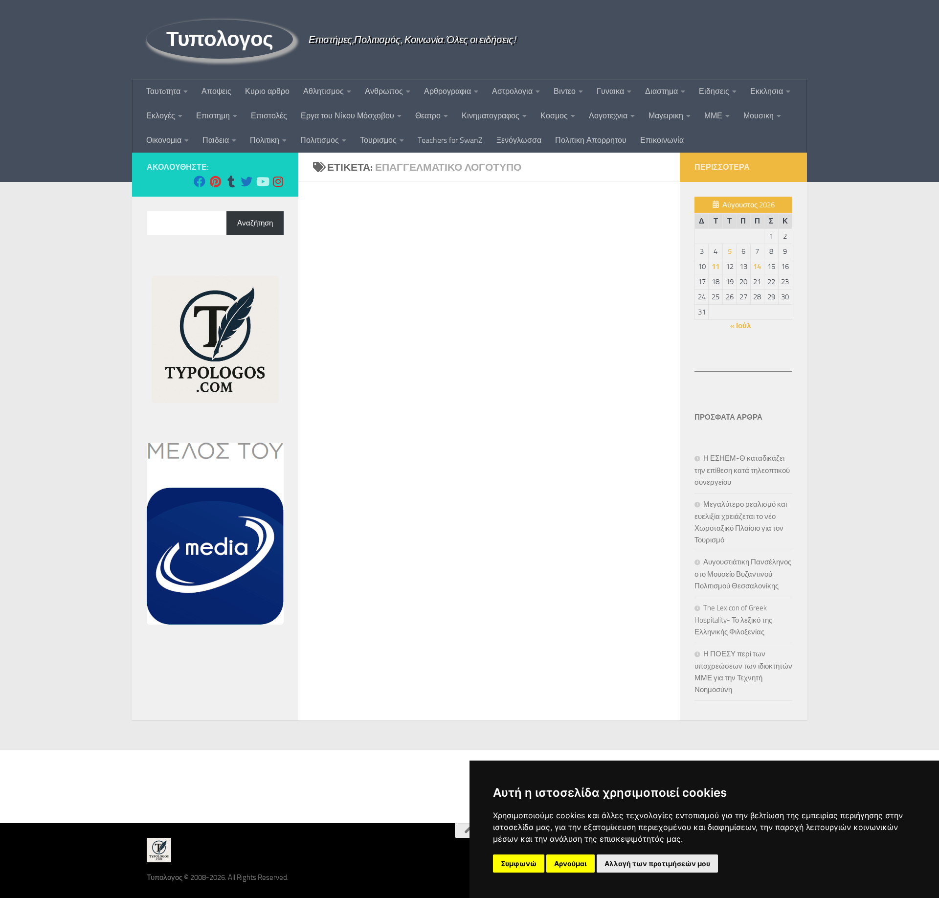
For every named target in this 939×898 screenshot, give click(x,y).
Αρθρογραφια (447, 91)
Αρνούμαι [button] (570, 863)
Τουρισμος (378, 140)
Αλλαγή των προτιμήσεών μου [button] (657, 863)
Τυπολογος (219, 39)
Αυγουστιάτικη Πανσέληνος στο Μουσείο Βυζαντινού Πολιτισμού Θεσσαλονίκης (742, 574)
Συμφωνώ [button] (519, 863)
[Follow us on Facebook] (199, 181)
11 (715, 266)
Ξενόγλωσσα (518, 140)
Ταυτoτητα (163, 91)
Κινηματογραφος (490, 115)
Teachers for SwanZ (450, 140)
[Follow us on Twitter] (246, 181)
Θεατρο (428, 115)
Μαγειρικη (665, 115)
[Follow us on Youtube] (262, 181)
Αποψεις (216, 91)
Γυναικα (610, 91)
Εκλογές (160, 115)
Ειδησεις (714, 91)
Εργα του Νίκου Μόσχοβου (347, 115)
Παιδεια (215, 140)
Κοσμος (554, 115)
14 (757, 266)
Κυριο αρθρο (267, 91)
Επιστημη (213, 115)
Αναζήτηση (255, 223)
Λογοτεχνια (608, 115)
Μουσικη (758, 115)
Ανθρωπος (384, 91)
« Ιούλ (740, 325)
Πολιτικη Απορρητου (590, 140)
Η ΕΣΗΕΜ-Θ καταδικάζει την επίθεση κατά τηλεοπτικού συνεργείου (742, 470)
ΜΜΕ (713, 115)
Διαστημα (661, 91)
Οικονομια (163, 140)
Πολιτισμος (319, 140)
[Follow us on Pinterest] (215, 181)
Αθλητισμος (323, 91)
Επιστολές (269, 115)
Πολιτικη (264, 140)
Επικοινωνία (662, 140)
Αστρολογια (512, 91)
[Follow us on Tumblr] (231, 181)
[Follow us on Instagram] (278, 181)
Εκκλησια (766, 91)
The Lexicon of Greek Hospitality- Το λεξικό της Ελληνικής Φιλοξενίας (733, 620)
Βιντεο (565, 91)
